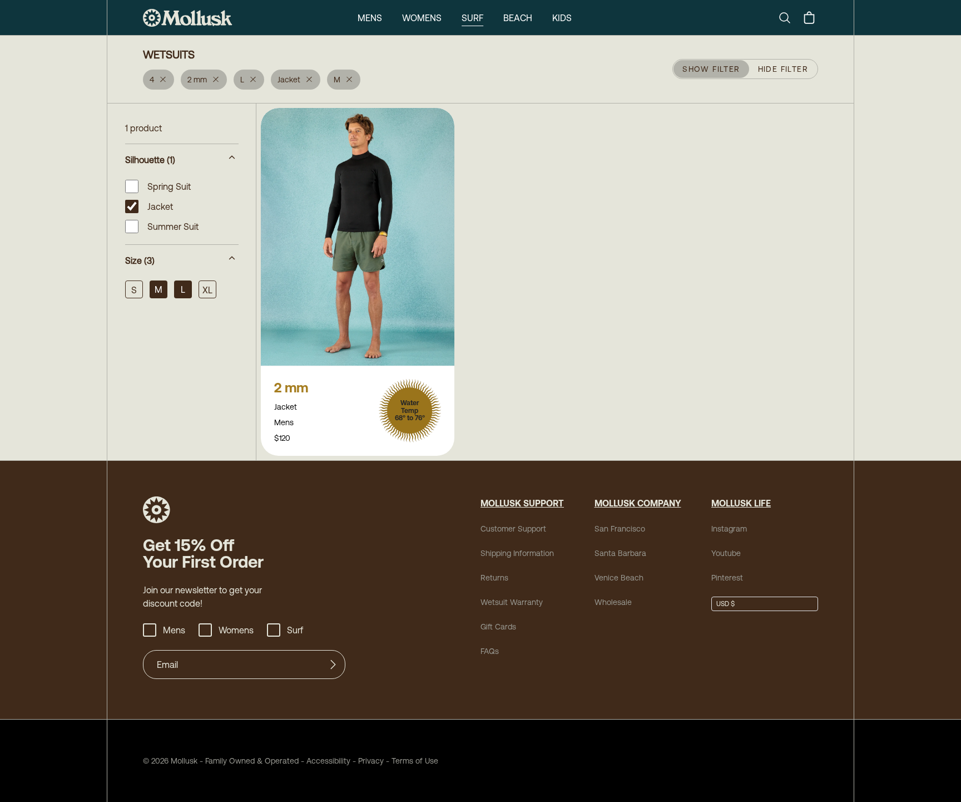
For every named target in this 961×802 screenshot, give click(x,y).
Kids (562, 18)
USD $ (725, 604)
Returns (494, 577)
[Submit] (333, 664)
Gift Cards (498, 626)
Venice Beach (619, 577)
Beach (517, 18)
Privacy (371, 760)
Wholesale (613, 602)
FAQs (490, 651)
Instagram (729, 528)
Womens (422, 18)
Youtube (726, 553)
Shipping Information (517, 553)
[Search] (789, 17)
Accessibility (324, 760)
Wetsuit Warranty (512, 602)
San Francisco (620, 528)
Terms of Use (415, 760)
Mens (370, 18)
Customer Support (513, 528)
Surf (472, 18)
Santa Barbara (620, 553)
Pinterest (727, 577)
